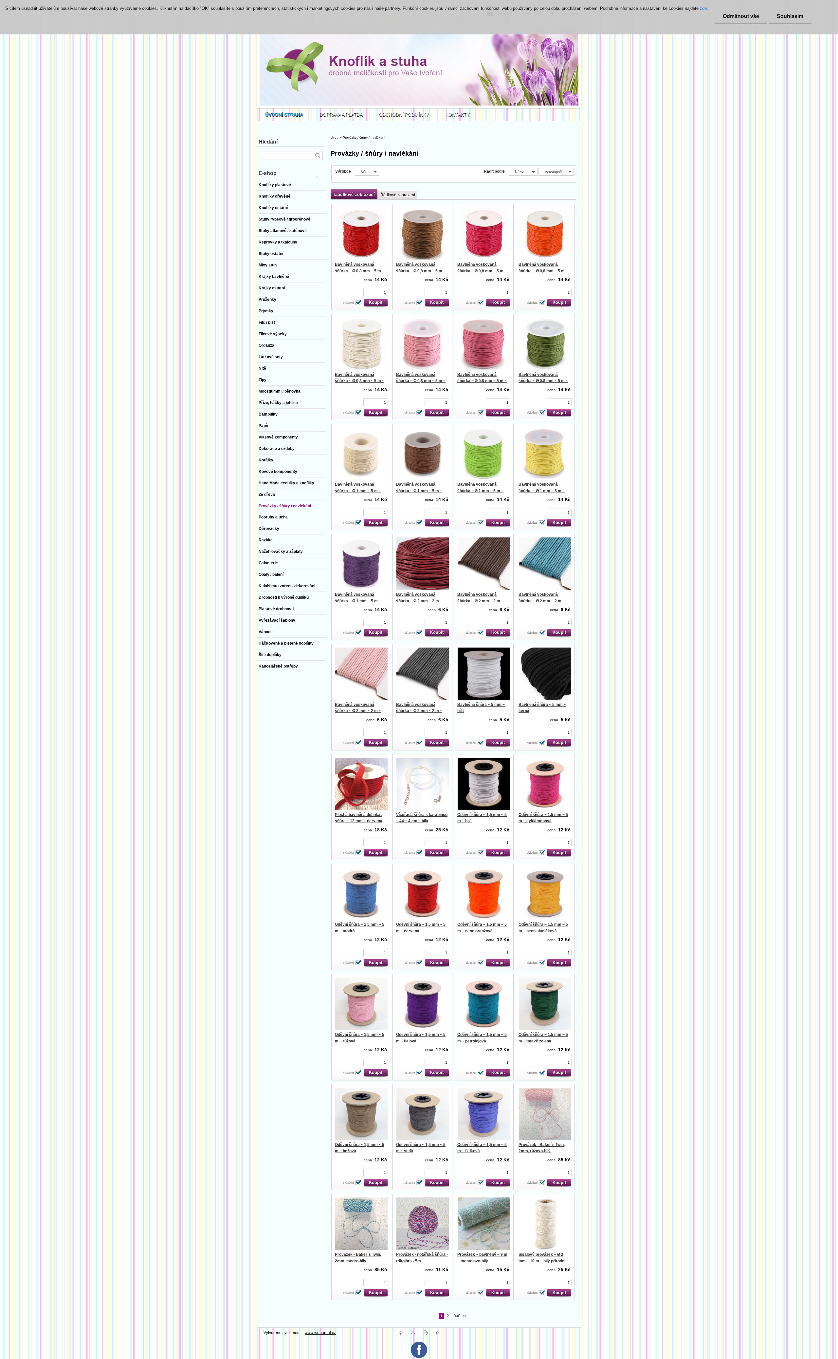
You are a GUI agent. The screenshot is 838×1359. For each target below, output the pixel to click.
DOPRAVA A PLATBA (340, 114)
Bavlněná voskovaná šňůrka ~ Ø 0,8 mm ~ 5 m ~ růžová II (482, 381)
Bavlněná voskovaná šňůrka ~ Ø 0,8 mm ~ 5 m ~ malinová (482, 271)
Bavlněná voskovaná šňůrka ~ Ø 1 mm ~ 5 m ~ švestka (358, 601)
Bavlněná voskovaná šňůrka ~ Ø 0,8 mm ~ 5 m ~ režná (359, 381)
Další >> (459, 1316)
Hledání (268, 142)
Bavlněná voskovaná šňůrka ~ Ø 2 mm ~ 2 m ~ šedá (419, 711)
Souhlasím (790, 16)
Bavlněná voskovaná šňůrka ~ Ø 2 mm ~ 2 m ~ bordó (419, 601)
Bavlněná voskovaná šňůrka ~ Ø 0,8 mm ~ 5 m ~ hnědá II (421, 271)
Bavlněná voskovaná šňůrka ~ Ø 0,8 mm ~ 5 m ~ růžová (421, 381)
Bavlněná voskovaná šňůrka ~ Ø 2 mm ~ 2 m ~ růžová (358, 711)
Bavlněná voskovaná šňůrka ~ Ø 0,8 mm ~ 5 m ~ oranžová (543, 271)
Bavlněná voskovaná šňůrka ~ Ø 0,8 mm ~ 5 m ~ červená (359, 271)
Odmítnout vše (741, 16)
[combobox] (523, 172)
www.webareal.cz (320, 1332)
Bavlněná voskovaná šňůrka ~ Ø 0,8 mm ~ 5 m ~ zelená (543, 381)
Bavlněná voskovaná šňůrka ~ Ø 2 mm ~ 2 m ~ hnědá (480, 601)
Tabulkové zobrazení (354, 194)
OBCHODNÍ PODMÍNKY (404, 114)
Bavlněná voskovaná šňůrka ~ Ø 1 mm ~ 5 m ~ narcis (542, 490)
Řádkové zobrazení (397, 195)
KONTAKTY (457, 114)
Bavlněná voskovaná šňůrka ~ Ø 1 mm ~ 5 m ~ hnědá (419, 490)
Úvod (334, 137)
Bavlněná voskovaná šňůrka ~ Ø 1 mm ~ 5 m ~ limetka (480, 490)
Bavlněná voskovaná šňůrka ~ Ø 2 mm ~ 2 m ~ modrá (542, 601)
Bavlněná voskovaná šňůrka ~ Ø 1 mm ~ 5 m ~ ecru (358, 490)
